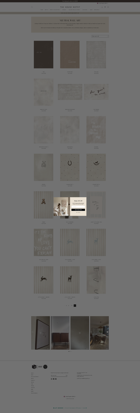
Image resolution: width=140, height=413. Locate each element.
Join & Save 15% (78, 209)
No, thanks (78, 212)
